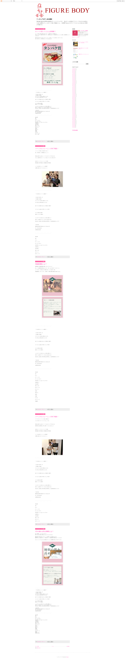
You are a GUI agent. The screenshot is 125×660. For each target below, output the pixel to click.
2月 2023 (73, 78)
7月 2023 (73, 73)
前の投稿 (68, 646)
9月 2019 (73, 118)
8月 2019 (73, 119)
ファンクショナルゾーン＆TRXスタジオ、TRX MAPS (83, 42)
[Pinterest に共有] (52, 141)
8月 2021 (73, 98)
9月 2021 (73, 97)
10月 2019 (73, 117)
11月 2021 (73, 95)
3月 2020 (73, 111)
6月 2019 (73, 121)
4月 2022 (73, 89)
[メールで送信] (47, 141)
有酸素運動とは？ (41, 264)
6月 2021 (73, 100)
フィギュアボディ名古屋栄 (44, 19)
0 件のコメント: (43, 141)
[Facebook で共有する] (51, 141)
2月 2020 (73, 112)
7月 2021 (73, 99)
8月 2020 (73, 107)
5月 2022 (73, 88)
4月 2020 (73, 110)
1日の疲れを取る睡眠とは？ (44, 531)
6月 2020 (73, 108)
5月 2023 (73, 75)
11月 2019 (73, 116)
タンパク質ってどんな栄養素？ (45, 31)
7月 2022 (73, 86)
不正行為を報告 (75, 130)
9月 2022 (73, 84)
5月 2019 (73, 122)
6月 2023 (73, 74)
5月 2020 (73, 109)
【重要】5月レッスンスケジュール (83, 54)
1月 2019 (73, 127)
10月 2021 (73, 96)
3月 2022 (73, 90)
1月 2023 (73, 79)
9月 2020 (73, 106)
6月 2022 (73, 87)
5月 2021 (73, 101)
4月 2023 (73, 76)
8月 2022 (73, 85)
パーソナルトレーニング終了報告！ (47, 148)
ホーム (53, 646)
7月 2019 (73, 120)
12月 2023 (73, 68)
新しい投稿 (37, 646)
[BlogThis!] (49, 141)
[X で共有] (50, 141)
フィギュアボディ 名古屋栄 (84, 30)
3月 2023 (73, 77)
